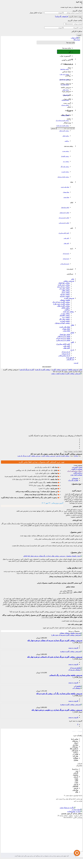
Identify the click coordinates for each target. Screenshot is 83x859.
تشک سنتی (66, 197)
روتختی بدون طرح (64, 74)
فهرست (76, 363)
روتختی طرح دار (65, 84)
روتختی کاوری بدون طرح (62, 125)
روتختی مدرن (65, 151)
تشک (72, 325)
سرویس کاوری (69, 298)
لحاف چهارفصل (65, 207)
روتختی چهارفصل (64, 69)
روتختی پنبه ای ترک (64, 79)
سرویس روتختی (68, 281)
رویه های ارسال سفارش (75, 743)
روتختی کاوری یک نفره (42, 369)
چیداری (76, 456)
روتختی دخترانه (65, 105)
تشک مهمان (66, 192)
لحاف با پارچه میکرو (64, 223)
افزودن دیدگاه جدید (47, 617)
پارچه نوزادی (66, 258)
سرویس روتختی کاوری (59, 369)
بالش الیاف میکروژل (64, 233)
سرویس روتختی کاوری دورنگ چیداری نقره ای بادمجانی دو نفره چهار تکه (54, 657)
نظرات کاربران (73, 480)
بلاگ (76, 792)
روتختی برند (66, 161)
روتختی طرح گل (65, 166)
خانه (72, 279)
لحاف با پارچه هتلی (64, 212)
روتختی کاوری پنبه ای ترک (62, 120)
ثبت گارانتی (70, 359)
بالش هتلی (66, 243)
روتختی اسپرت (65, 171)
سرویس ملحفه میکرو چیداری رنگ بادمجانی (65, 675)
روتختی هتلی (66, 89)
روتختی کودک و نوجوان (63, 177)
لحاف (72, 332)
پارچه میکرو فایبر (64, 264)
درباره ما (75, 769)
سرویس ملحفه (73, 369)
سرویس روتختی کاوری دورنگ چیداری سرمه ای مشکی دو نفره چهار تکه (54, 640)
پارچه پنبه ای (66, 253)
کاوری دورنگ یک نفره (27, 369)
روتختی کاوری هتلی (64, 130)
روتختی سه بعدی (68, 311)
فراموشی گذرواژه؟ (61, 16)
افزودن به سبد (73, 648)
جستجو (53, 128)
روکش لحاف (66, 136)
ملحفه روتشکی (65, 115)
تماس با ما (74, 739)
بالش (72, 342)
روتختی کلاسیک (65, 156)
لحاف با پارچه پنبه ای (64, 217)
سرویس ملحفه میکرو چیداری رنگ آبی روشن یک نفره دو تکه (59, 693)
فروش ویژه (70, 357)
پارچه (72, 350)
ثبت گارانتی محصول (75, 773)
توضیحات (75, 478)
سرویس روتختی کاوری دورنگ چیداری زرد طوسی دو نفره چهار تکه (57, 710)
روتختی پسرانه (65, 100)
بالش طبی (66, 238)
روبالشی (67, 141)
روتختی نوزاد (66, 95)
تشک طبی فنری (65, 187)
